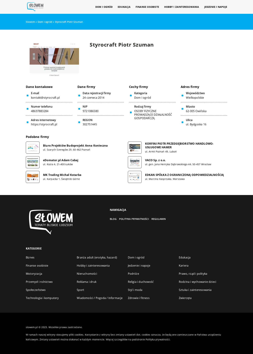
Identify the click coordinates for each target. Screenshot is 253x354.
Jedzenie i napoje (215, 6)
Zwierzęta (185, 298)
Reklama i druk (86, 282)
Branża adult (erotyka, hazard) (97, 257)
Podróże (133, 274)
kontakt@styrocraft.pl (45, 97)
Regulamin (158, 219)
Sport (80, 290)
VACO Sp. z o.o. (155, 160)
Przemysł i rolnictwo (39, 282)
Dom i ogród (104, 6)
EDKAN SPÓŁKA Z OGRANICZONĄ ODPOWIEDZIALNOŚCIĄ (184, 175)
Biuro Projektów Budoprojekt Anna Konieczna (75, 145)
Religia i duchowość (141, 282)
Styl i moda (135, 290)
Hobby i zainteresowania (181, 6)
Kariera (183, 265)
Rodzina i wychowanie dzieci (197, 282)
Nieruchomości (87, 274)
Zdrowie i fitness (139, 298)
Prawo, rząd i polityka (193, 274)
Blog (113, 219)
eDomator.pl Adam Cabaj (60, 160)
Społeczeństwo (36, 290)
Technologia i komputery (42, 298)
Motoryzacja (34, 274)
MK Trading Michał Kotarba (62, 175)
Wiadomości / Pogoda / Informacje (100, 298)
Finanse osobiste (147, 6)
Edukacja (124, 6)
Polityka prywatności (134, 219)
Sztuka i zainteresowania (195, 290)
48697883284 (39, 111)
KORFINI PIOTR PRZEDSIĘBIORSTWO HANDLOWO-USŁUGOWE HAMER (179, 145)
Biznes (30, 257)
